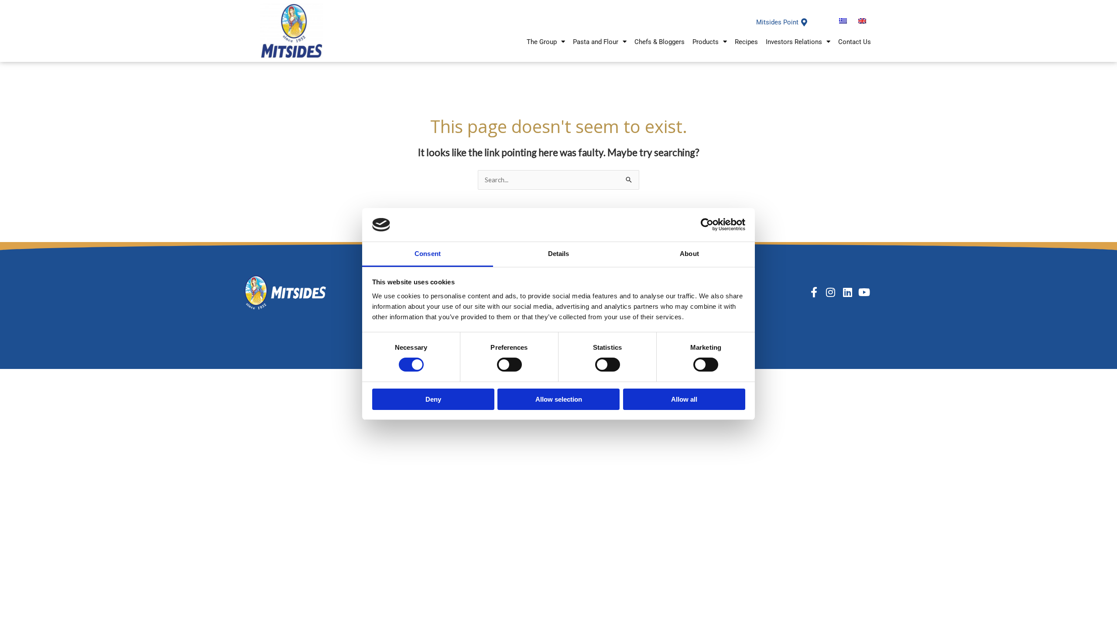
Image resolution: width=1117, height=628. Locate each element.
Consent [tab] (428, 253)
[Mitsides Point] (804, 22)
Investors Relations (794, 42)
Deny (433, 399)
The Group (542, 42)
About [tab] (689, 253)
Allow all (684, 399)
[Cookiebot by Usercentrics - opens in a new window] (707, 224)
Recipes (746, 42)
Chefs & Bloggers (659, 42)
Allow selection (558, 399)
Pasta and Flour (595, 42)
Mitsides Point (777, 22)
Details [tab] (558, 253)
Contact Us (854, 42)
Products (705, 42)
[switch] (509, 365)
